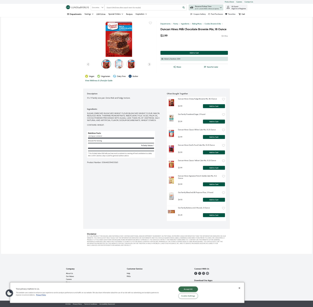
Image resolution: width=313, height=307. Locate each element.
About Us (69, 273)
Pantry (175, 24)
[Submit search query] (184, 7)
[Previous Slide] (88, 64)
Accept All (188, 289)
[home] (78, 7)
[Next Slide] (149, 64)
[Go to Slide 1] (106, 64)
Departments (76, 14)
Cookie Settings (188, 296)
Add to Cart (194, 53)
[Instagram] (203, 274)
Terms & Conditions (90, 304)
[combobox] (98, 7)
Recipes (129, 14)
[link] (198, 14)
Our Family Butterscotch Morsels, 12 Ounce (194, 208)
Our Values (70, 276)
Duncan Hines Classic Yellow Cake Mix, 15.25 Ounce (197, 160)
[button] (243, 14)
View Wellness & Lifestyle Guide (98, 80)
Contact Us (249, 2)
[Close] (239, 288)
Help (128, 273)
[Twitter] (199, 274)
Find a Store (229, 2)
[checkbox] (150, 23)
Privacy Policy (77, 304)
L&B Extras (101, 14)
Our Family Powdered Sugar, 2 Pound (191, 114)
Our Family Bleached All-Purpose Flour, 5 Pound (195, 192)
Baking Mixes (197, 24)
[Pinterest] (207, 274)
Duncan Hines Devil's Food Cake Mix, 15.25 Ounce (196, 145)
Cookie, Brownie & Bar (213, 24)
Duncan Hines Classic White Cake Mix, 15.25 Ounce (197, 130)
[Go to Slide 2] (119, 64)
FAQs (129, 276)
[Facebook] (195, 274)
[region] (127, 292)
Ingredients (185, 24)
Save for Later (212, 67)
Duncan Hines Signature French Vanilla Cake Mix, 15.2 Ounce (197, 177)
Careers (239, 2)
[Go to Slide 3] (131, 64)
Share (178, 67)
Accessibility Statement (107, 304)
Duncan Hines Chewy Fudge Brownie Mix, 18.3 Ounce (197, 99)
